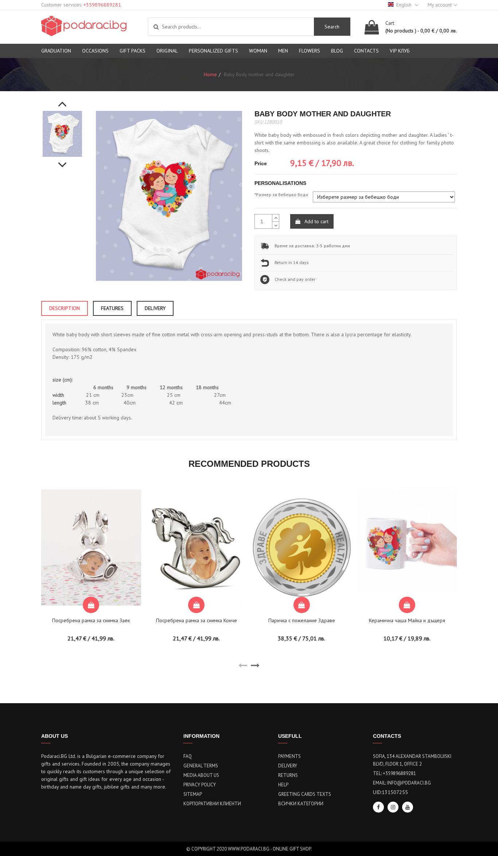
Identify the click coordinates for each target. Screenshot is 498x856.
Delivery (287, 766)
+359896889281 (102, 4)
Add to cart (315, 221)
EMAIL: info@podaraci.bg (402, 783)
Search (331, 26)
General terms (200, 766)
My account (440, 4)
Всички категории (300, 804)
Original (167, 50)
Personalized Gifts (213, 50)
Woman (258, 50)
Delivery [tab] (155, 308)
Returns (288, 775)
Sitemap (192, 794)
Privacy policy (199, 785)
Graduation (56, 50)
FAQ (187, 756)
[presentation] (242, 665)
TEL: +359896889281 (394, 773)
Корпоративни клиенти (212, 804)
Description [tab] (64, 308)
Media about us (201, 775)
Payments (289, 756)
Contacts (366, 50)
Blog (337, 50)
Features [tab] (112, 308)
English (404, 4)
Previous (62, 100)
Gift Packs (132, 50)
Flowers (309, 50)
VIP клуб (400, 50)
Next (62, 161)
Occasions (95, 50)
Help (283, 785)
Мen (283, 50)
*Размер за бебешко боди (281, 194)
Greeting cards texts (304, 794)
